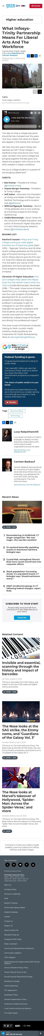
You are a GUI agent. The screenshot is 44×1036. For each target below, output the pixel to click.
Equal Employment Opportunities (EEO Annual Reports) (21, 962)
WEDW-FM (7, 879)
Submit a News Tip (11, 930)
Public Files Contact (10, 881)
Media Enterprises (11, 912)
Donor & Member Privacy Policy (16, 968)
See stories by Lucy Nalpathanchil (22, 451)
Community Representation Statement (19, 948)
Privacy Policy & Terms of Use (15, 972)
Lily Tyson (5, 679)
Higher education (19, 19)
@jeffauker (15, 203)
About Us (7, 885)
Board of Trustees (11, 903)
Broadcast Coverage (11, 981)
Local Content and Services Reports (17, 1008)
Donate (36, 6)
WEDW (17, 877)
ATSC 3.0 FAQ (21, 881)
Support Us (8, 926)
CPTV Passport (9, 957)
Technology (15, 416)
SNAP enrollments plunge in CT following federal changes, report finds (23, 588)
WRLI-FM (25, 879)
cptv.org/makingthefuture (22, 337)
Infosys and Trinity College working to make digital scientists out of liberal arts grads (20, 242)
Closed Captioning (11, 986)
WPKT (20, 879)
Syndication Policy (11, 995)
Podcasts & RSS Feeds (12, 939)
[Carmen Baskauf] (7, 464)
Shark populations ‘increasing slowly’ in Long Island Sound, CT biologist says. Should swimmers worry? (23, 575)
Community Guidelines (12, 953)
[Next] (40, 92)
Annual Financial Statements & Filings (18, 977)
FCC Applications (10, 990)
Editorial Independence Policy (15, 999)
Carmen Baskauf (10, 55)
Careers (7, 917)
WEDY (22, 877)
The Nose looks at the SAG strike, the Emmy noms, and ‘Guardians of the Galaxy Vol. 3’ (20, 732)
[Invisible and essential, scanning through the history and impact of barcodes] (21, 648)
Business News (16, 411)
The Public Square (11, 1013)
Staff (6, 898)
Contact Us (8, 921)
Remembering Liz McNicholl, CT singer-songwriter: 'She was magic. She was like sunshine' (22, 537)
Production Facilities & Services (15, 1004)
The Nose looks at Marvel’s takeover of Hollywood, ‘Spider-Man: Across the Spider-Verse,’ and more (19, 801)
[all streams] (41, 1033)
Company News (10, 889)
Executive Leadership (12, 894)
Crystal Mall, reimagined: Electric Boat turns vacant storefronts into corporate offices (23, 561)
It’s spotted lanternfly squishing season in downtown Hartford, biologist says (22, 549)
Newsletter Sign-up (11, 935)
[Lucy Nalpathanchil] (7, 434)
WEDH (6, 877)
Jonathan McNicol (9, 742)
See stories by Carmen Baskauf (27, 485)
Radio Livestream (10, 944)
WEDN (12, 877)
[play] (3, 1033)
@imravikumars (12, 185)
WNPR (14, 879)
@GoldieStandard (19, 229)
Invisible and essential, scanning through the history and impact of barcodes (21, 668)
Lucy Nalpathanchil (15, 53)
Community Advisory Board (14, 908)
